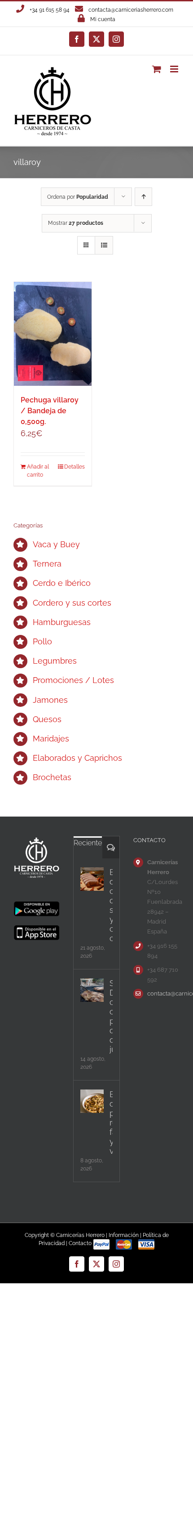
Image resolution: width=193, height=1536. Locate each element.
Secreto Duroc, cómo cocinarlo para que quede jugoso (111, 1016)
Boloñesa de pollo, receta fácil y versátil (111, 1122)
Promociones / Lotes (73, 680)
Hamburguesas (62, 622)
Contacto (80, 1243)
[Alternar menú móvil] (175, 69)
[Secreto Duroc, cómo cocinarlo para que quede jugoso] (92, 990)
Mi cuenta (102, 19)
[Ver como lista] (104, 245)
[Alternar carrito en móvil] (156, 69)
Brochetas (52, 777)
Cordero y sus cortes (72, 602)
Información (124, 1235)
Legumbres (55, 660)
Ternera (47, 563)
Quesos (47, 719)
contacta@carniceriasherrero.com (130, 10)
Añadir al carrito (38, 471)
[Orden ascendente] (143, 197)
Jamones (50, 700)
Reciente (88, 843)
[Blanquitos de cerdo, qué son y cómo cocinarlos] (92, 879)
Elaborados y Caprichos (77, 758)
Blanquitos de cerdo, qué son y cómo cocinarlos (111, 905)
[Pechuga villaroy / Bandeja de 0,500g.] (53, 334)
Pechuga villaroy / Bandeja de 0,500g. (50, 411)
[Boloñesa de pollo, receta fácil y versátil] (92, 1101)
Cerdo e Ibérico (62, 583)
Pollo (42, 641)
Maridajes (51, 738)
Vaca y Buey (56, 544)
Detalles (74, 467)
